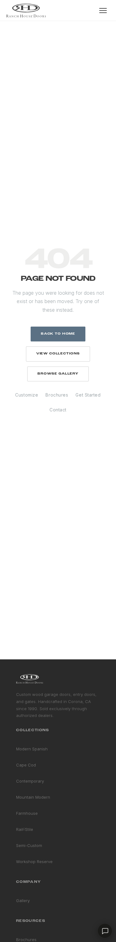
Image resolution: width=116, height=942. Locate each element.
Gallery (23, 900)
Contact (58, 409)
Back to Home (58, 334)
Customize (26, 394)
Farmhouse (27, 813)
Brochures (56, 394)
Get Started (88, 394)
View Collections (58, 353)
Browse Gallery (58, 373)
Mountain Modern (33, 797)
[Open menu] (103, 10)
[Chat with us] (104, 930)
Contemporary (30, 781)
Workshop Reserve (34, 861)
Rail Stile (24, 829)
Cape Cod (26, 764)
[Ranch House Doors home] (26, 10)
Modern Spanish (32, 748)
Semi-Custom (29, 845)
